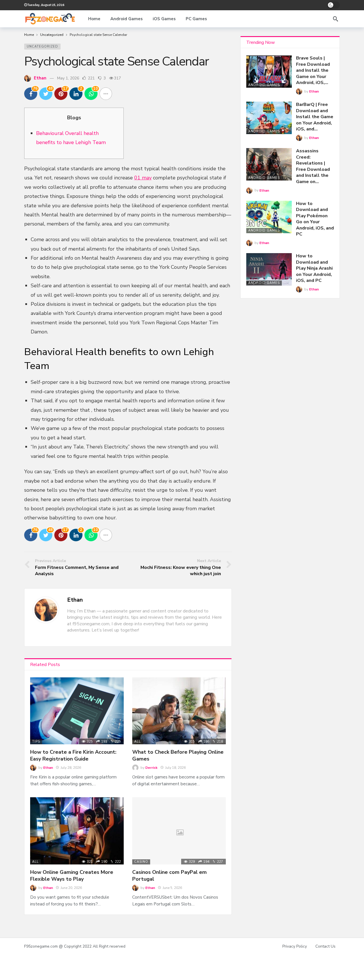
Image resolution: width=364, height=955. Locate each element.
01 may (143, 177)
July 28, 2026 (71, 767)
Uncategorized (42, 46)
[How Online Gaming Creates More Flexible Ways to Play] (77, 830)
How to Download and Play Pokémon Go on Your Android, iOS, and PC (315, 218)
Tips (36, 741)
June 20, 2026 (71, 888)
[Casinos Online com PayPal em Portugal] (179, 830)
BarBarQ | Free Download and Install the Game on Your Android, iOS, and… (314, 116)
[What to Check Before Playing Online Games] (179, 710)
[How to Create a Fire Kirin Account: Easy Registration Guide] (77, 710)
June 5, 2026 (172, 888)
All (137, 741)
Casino (141, 862)
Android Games (264, 85)
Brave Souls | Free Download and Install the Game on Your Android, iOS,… (313, 70)
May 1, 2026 (68, 78)
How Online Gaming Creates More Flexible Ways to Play (71, 875)
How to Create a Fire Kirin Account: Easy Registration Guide (73, 755)
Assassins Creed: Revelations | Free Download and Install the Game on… (313, 166)
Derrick (151, 767)
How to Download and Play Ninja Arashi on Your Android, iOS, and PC (314, 268)
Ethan (40, 78)
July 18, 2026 (175, 767)
